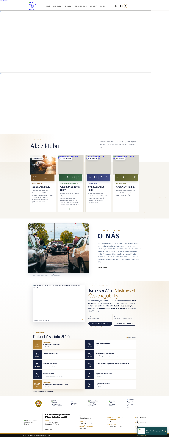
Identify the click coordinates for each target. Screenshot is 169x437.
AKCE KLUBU (58, 6)
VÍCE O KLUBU (104, 267)
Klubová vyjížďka (125, 186)
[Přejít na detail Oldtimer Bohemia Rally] (71, 165)
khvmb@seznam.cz (85, 418)
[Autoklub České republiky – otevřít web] (38, 403)
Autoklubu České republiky (47, 391)
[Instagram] (116, 6)
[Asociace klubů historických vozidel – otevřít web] (112, 403)
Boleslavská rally (41, 186)
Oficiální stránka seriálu (123, 323)
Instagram (143, 422)
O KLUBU (69, 6)
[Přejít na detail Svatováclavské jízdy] (98, 165)
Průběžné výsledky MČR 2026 (97, 327)
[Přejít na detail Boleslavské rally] (43, 165)
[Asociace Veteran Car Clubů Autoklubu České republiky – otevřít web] (130, 403)
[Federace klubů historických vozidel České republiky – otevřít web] (93, 403)
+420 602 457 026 (85, 423)
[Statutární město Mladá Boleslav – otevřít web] (75, 403)
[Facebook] (121, 6)
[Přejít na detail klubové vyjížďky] (126, 165)
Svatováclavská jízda (96, 188)
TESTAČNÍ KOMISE (81, 6)
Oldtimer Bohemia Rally (70, 188)
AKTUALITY (93, 6)
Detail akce (36, 209)
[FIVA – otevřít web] (56, 403)
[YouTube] (125, 6)
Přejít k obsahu (4, 0)
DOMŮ (48, 6)
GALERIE (102, 6)
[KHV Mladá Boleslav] (33, 6)
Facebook (143, 417)
